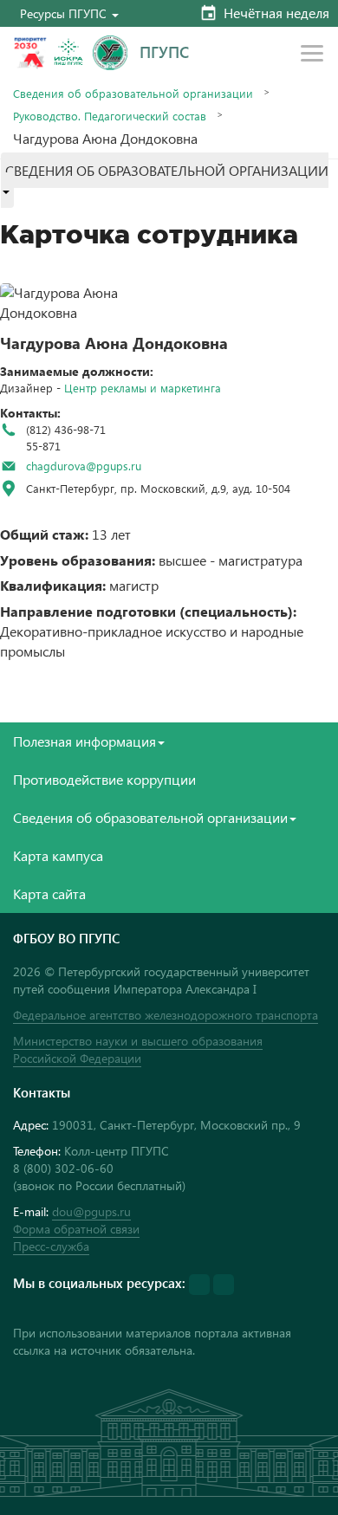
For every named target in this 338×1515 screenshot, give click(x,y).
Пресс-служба (51, 1246)
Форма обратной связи (76, 1228)
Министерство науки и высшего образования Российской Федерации (138, 1049)
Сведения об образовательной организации (133, 93)
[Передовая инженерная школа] (68, 53)
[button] (69, 13)
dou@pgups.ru (91, 1211)
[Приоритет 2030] (30, 53)
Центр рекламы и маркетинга (142, 387)
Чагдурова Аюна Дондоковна (114, 342)
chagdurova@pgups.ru (83, 465)
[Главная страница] (110, 53)
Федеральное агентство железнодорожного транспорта (165, 1015)
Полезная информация (84, 741)
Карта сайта (49, 893)
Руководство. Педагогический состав (109, 115)
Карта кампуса (58, 855)
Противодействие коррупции (104, 779)
